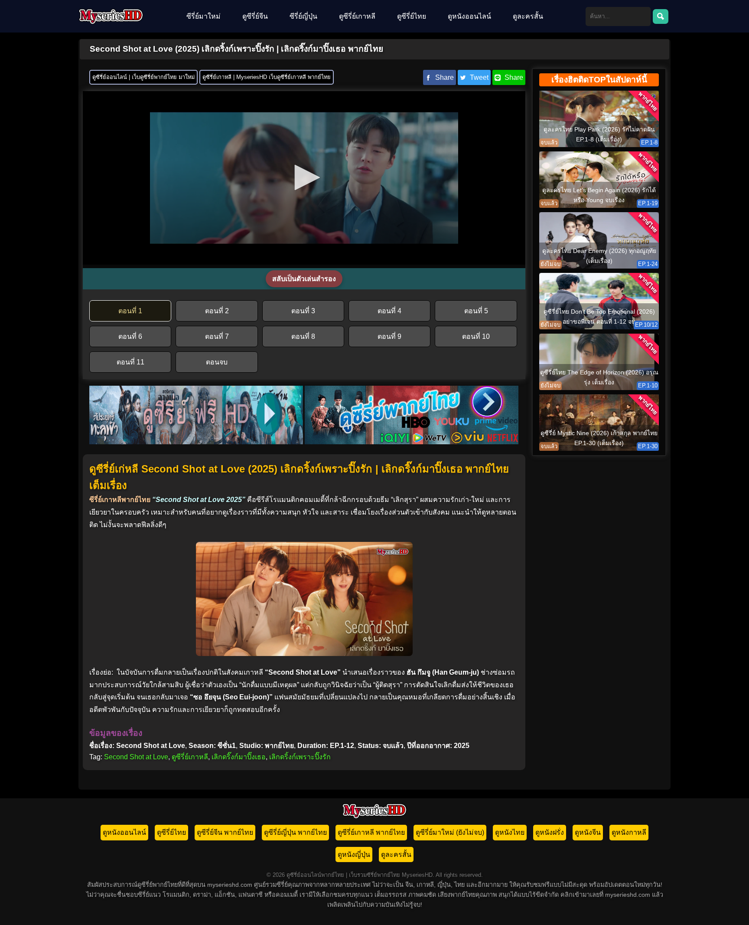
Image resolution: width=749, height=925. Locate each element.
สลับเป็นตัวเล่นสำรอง (304, 278)
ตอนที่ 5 (476, 311)
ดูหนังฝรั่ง (549, 832)
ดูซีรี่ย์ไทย (411, 16)
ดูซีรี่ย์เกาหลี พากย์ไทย (371, 832)
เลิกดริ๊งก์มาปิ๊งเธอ (239, 757)
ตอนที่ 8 (303, 336)
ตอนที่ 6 (130, 336)
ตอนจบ (217, 362)
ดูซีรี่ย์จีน (255, 16)
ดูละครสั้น (528, 16)
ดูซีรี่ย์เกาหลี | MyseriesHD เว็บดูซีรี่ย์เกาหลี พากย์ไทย (266, 77)
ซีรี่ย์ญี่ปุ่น (303, 16)
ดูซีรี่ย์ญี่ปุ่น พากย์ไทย (295, 832)
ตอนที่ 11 (130, 362)
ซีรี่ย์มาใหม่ (203, 16)
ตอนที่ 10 (476, 336)
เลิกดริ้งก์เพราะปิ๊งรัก (300, 757)
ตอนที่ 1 (130, 311)
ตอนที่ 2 (217, 311)
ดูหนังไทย (509, 832)
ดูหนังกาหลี (629, 832)
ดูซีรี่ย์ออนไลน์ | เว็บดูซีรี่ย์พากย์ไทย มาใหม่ (143, 77)
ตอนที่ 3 (303, 311)
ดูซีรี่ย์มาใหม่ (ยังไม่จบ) (450, 832)
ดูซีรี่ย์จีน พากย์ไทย (225, 832)
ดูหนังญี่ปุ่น (354, 854)
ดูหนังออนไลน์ (469, 16)
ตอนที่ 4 (389, 311)
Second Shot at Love (136, 757)
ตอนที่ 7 (217, 336)
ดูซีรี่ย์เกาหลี (357, 16)
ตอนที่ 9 (389, 336)
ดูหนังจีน (588, 832)
